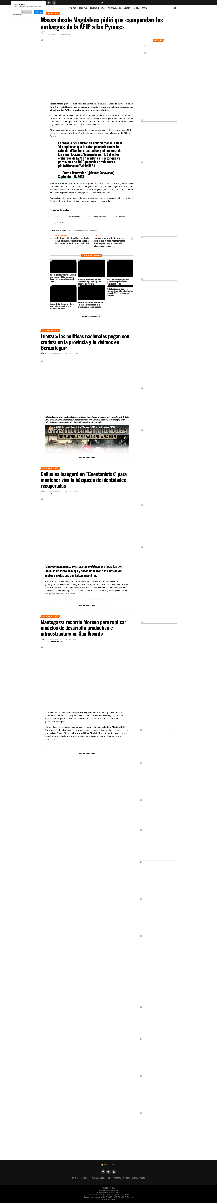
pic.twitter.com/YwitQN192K (76, 165)
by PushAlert (17, 14)
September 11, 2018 (71, 176)
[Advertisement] (158, 100)
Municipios (83, 8)
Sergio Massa (91, 230)
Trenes (144, 8)
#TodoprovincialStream (78, 417)
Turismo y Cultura (114, 8)
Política (73, 8)
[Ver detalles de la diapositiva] (159, 137)
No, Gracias (26, 12)
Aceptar (38, 12)
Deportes (127, 8)
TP (51, 356)
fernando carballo (76, 230)
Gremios (136, 8)
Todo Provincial (56, 641)
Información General (97, 8)
